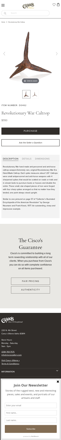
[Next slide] (57, 53)
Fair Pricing (30, 281)
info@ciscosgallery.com (11, 355)
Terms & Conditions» (10, 363)
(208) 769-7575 (7, 351)
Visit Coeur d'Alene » (10, 360)
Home (3, 22)
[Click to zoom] (30, 54)
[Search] (5, 13)
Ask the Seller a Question (30, 142)
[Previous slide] (4, 53)
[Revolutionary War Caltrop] (34, 94)
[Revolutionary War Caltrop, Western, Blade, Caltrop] (26, 94)
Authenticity (30, 289)
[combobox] (29, 13)
